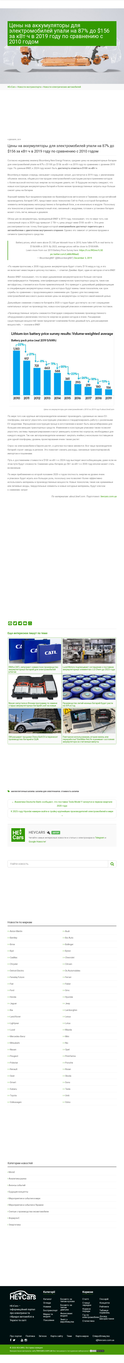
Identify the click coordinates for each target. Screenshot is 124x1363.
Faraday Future (17, 977)
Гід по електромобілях (90, 1316)
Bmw (12, 944)
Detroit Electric (17, 970)
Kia (11, 1010)
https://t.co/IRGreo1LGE (91, 250)
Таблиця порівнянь (105, 1311)
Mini (67, 1036)
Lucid (12, 1030)
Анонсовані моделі (66, 1314)
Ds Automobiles (72, 970)
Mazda (68, 1030)
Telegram (99, 837)
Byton (68, 951)
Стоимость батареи (70, 792)
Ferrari (68, 977)
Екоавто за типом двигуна (66, 1307)
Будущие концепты (18, 1192)
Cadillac (13, 957)
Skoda (68, 1076)
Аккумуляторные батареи (23, 792)
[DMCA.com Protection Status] (96, 1350)
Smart (13, 1082)
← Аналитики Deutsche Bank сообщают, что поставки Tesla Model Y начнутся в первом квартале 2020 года (62, 804)
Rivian (68, 1069)
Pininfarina (70, 1056)
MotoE (12, 1172)
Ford (12, 990)
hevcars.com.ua (108, 496)
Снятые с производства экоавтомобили (29, 1211)
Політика (30, 1336)
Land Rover (15, 1016)
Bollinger (69, 944)
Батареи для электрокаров (48, 792)
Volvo (67, 1102)
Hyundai (69, 997)
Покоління (48, 1320)
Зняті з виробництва (67, 1320)
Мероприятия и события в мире (24, 1198)
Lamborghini (71, 1010)
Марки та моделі (48, 1315)
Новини (47, 1306)
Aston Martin (16, 931)
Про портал (16, 1336)
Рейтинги (104, 1306)
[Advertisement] (62, 115)
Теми (69, 1336)
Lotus (67, 1023)
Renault (13, 1069)
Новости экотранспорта (29, 87)
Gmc (67, 990)
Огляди (47, 1302)
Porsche (69, 1063)
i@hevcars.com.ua (105, 1340)
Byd (12, 951)
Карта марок (82, 1336)
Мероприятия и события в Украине (26, 1205)
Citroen (68, 964)
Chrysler (14, 964)
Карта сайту (57, 1336)
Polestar (14, 1063)
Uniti (67, 1095)
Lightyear (14, 1023)
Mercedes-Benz (17, 1036)
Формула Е (14, 1218)
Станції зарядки (86, 1303)
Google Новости (37, 841)
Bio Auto (69, 938)
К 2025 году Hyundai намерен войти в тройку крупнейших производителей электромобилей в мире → (62, 813)
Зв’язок (43, 1336)
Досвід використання (107, 1317)
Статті (85, 1299)
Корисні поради (86, 1310)
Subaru (13, 1089)
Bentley (13, 938)
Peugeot (14, 1056)
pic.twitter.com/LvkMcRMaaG (64, 254)
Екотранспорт (50, 1310)
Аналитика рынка (17, 1178)
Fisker (68, 984)
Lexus (68, 1016)
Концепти (105, 1302)
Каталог (47, 1299)
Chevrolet (69, 957)
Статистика (88, 1321)
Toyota (13, 1095)
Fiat (11, 984)
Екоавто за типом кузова (67, 1300)
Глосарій (104, 1299)
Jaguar (13, 1003)
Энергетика (15, 1225)
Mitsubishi (15, 1043)
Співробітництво (101, 1336)
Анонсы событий (17, 1185)
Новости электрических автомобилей (62, 87)
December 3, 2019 (83, 258)
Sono (67, 1082)
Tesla (67, 1089)
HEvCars (12, 87)
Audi (67, 931)
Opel (67, 1049)
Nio (66, 1043)
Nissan (13, 1049)
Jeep (67, 1003)
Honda (13, 997)
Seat (12, 1076)
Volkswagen (16, 1102)
